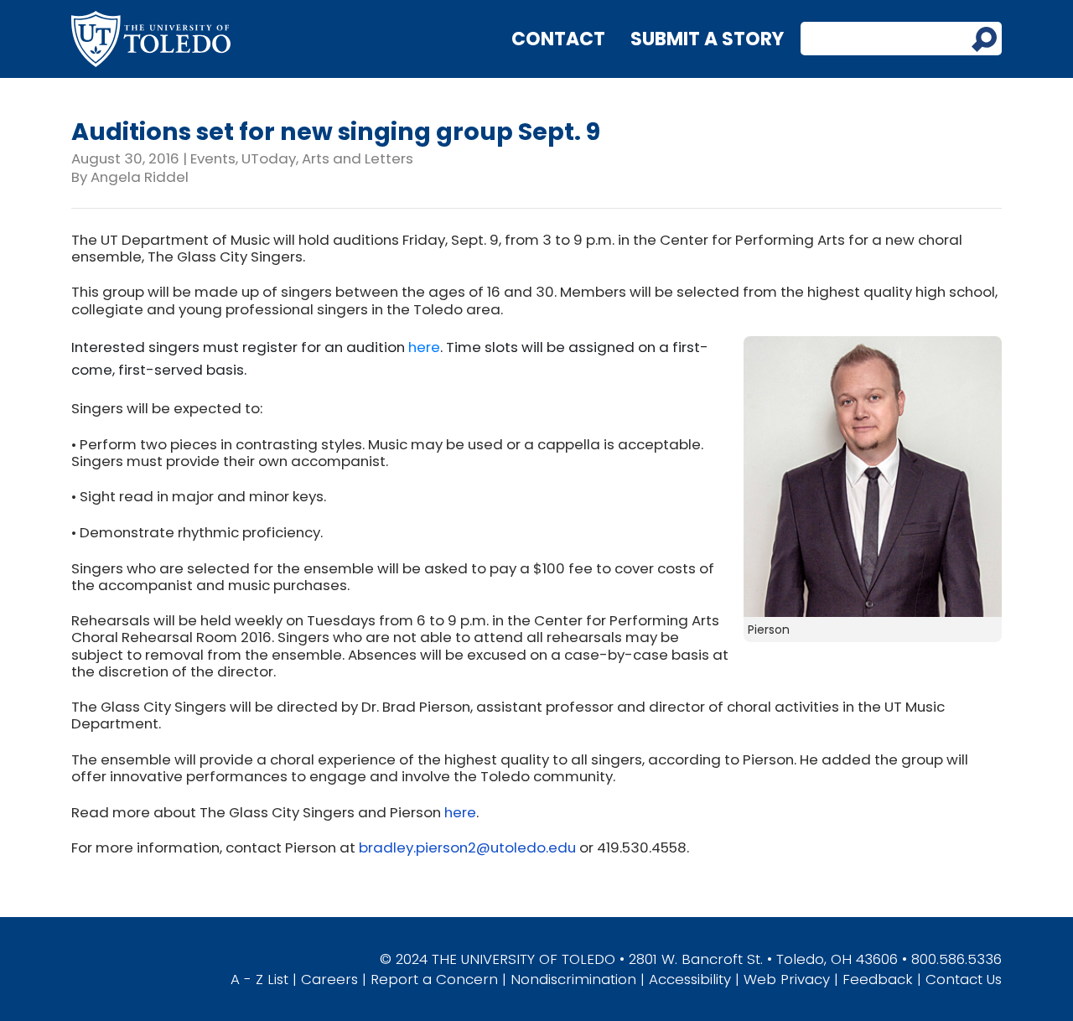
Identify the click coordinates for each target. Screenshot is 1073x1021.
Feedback (877, 979)
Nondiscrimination (573, 979)
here (424, 347)
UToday (268, 158)
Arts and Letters (357, 158)
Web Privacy (787, 979)
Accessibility (690, 979)
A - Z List (259, 979)
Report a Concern (434, 979)
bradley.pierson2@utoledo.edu (467, 847)
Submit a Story (707, 39)
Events (213, 158)
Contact (558, 39)
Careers (329, 979)
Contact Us (963, 979)
